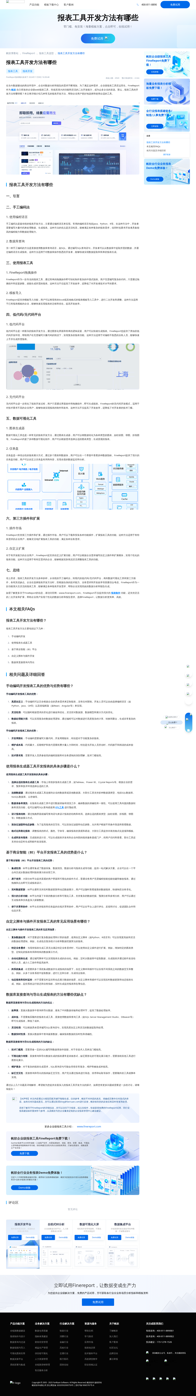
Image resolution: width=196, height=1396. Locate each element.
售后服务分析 (41, 1370)
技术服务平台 (91, 1353)
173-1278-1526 (164, 1342)
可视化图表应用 (17, 1353)
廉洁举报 (113, 1358)
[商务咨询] (188, 722)
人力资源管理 (41, 1358)
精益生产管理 (41, 1347)
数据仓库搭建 (41, 1330)
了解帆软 (113, 1330)
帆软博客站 (12, 53)
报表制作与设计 (17, 1336)
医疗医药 (64, 1358)
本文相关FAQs (153, 146)
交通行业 (64, 1353)
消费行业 (64, 1336)
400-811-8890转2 (165, 1336)
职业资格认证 (91, 1364)
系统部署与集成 (17, 1364)
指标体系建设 (41, 1336)
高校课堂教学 (91, 1358)
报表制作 (115, 592)
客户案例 (113, 1342)
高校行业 (64, 1347)
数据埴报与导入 (17, 1347)
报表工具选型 (46, 53)
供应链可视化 (41, 1353)
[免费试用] (72, 136)
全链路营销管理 (42, 1364)
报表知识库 (90, 1347)
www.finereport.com (89, 1126)
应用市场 (89, 1342)
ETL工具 (59, 807)
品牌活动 (113, 1353)
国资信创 (64, 1364)
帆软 (13, 89)
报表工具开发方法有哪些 (158, 142)
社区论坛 (113, 1347)
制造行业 (64, 1330)
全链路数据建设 (17, 1330)
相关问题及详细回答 (156, 150)
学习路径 (89, 1336)
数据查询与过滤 (17, 1342)
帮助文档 (89, 1330)
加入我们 (113, 1336)
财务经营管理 (41, 1342)
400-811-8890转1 (165, 1330)
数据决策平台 (16, 1358)
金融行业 (64, 1342)
